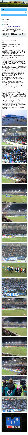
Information (5, 24)
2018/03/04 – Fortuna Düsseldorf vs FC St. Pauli (14, 30)
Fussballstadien (6, 19)
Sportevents (5, 21)
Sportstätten (5, 22)
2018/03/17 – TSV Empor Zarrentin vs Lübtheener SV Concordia (14, 28)
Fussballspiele (6, 17)
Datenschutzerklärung (16, 26)
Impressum (10, 26)
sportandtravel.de (14, 2)
